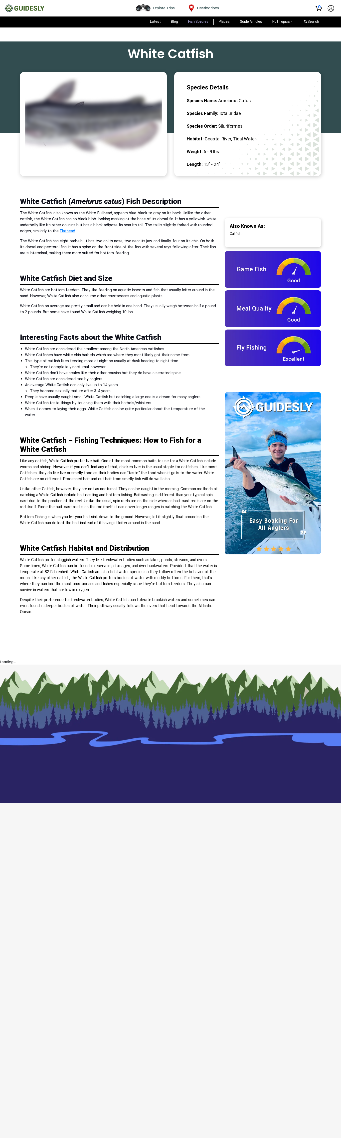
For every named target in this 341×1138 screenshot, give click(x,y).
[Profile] (331, 8)
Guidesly (53, 1121)
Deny (310, 1126)
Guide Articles (251, 21)
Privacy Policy (25, 1132)
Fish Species (198, 21)
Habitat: (195, 138)
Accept (328, 1126)
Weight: (195, 151)
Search (284, 634)
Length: (195, 164)
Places (224, 21)
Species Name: (202, 100)
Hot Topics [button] (281, 21)
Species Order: (202, 126)
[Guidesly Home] (24, 8)
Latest (155, 21)
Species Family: (202, 113)
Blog (174, 21)
